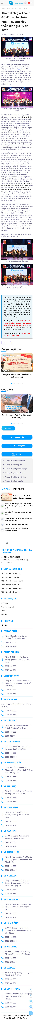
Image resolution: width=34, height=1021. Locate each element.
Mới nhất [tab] (6, 489)
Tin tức (3, 611)
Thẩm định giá (27, 117)
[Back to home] (17, 3)
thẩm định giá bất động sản (19, 185)
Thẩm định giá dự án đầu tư (11, 585)
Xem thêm (8, 428)
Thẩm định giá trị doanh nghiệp (12, 581)
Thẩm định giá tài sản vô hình (11, 588)
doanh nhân (22, 69)
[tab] (11, 383)
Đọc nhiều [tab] (18, 489)
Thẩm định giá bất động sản (11, 573)
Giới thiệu (4, 603)
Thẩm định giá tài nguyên (10, 592)
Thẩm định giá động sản (10, 577)
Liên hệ (4, 614)
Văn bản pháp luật (7, 607)
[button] (2, 3)
